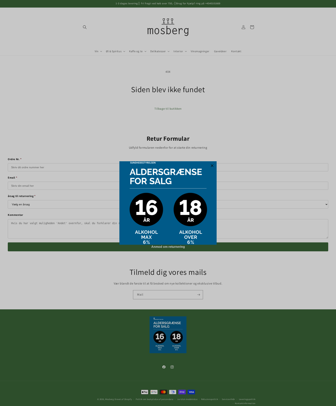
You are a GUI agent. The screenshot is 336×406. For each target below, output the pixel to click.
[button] (212, 165)
